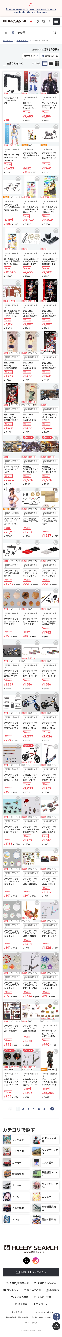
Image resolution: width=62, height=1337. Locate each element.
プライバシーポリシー (45, 1312)
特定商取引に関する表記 (17, 1317)
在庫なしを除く (15, 63)
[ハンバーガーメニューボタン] (56, 21)
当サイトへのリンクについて (45, 1317)
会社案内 (16, 1312)
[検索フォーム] (49, 21)
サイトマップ (31, 1322)
